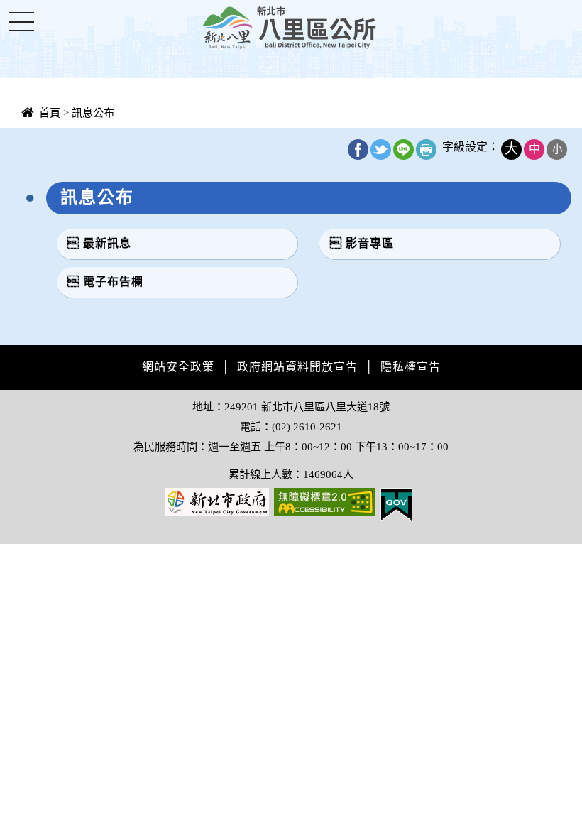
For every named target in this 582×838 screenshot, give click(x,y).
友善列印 (426, 149)
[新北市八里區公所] (291, 27)
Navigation (21, 21)
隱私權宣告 (410, 367)
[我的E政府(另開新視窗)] (396, 503)
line (403, 149)
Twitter (380, 149)
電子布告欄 (113, 282)
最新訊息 (107, 243)
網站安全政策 (178, 367)
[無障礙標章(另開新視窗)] (324, 500)
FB (358, 149)
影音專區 (370, 243)
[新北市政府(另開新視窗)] (217, 500)
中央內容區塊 (47, 140)
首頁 (49, 113)
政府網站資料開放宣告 (297, 367)
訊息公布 (93, 113)
